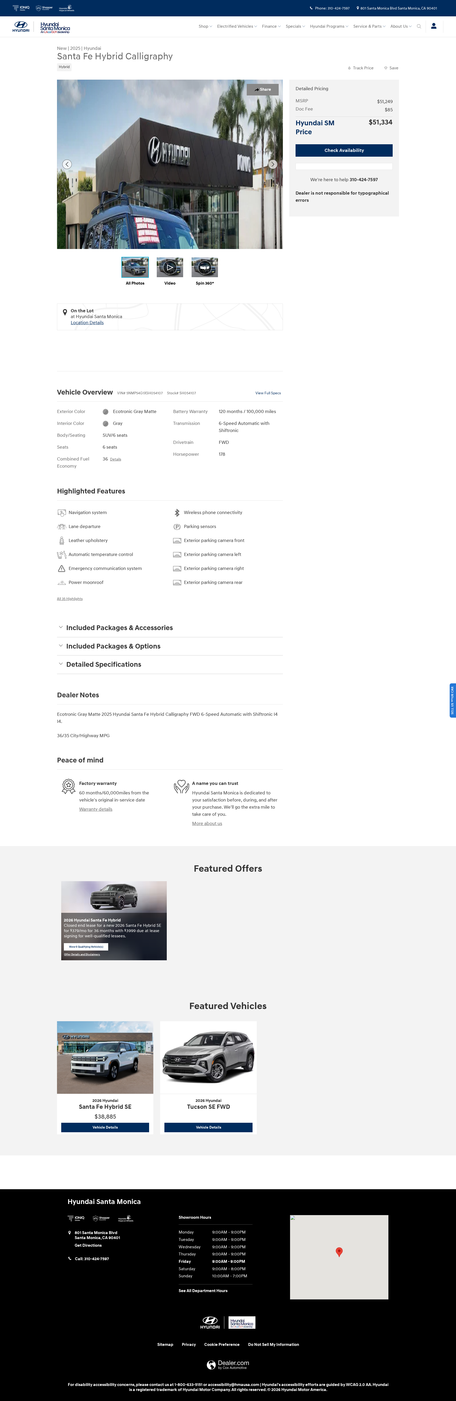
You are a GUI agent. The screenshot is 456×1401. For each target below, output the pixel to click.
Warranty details (95, 809)
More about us (207, 824)
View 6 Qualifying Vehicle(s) (86, 947)
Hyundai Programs (327, 26)
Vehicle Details (121, 1127)
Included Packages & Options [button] (113, 646)
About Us (399, 26)
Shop (203, 26)
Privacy (189, 1344)
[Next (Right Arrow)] (273, 164)
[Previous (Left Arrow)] (67, 164)
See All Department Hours (203, 1290)
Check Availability (344, 150)
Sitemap (165, 1344)
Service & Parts (367, 26)
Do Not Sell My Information (273, 1344)
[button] (115, 66)
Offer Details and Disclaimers (82, 955)
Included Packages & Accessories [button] (119, 627)
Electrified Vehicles (235, 26)
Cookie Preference (222, 1344)
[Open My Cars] (432, 27)
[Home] (23, 26)
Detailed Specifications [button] (103, 664)
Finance (269, 26)
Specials (293, 26)
